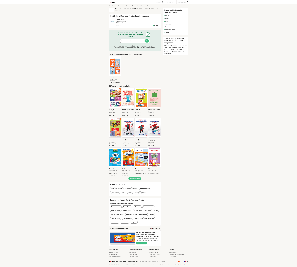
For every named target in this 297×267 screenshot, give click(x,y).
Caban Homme (143, 214)
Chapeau (152, 214)
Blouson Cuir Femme (131, 214)
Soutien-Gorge (139, 218)
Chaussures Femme (148, 207)
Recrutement (172, 256)
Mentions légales (155, 265)
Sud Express (168, 24)
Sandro (167, 15)
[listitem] (115, 69)
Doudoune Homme (127, 218)
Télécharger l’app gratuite (115, 256)
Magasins (128, 5)
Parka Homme (114, 222)
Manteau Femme (115, 210)
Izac (166, 21)
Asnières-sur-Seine (145, 188)
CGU (175, 265)
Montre (156, 210)
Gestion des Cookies (183, 265)
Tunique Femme (138, 210)
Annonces (184, 5)
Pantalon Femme (127, 210)
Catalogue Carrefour (134, 256)
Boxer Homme (124, 222)
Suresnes (143, 192)
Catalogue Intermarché (154, 254)
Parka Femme (137, 207)
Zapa (166, 27)
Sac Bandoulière (149, 218)
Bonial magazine (113, 254)
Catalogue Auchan (153, 252)
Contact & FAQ (172, 252)
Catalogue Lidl (132, 252)
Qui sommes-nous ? (114, 252)
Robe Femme (148, 210)
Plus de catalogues (135, 178)
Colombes (134, 188)
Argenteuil (119, 188)
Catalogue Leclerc (133, 254)
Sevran (137, 192)
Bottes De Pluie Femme (117, 214)
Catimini (167, 18)
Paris (112, 188)
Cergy (123, 192)
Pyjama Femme (127, 207)
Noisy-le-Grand (115, 192)
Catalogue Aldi (152, 256)
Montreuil (127, 188)
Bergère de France (170, 29)
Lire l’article (142, 243)
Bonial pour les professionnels (176, 254)
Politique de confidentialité (166, 265)
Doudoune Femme (116, 207)
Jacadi (167, 32)
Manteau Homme (115, 218)
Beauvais (130, 192)
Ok (147, 41)
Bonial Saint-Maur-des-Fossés (116, 5)
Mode (133, 5)
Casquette (134, 222)
